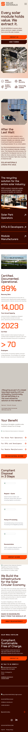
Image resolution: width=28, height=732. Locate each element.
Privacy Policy (9, 729)
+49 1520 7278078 (5, 678)
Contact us (14, 37)
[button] (25, 4)
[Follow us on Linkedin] (16, 720)
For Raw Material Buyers (14, 456)
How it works (14, 42)
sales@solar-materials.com (7, 677)
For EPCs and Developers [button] (11, 443)
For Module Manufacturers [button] (12, 449)
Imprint (3, 729)
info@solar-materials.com (7, 702)
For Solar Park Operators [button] (12, 438)
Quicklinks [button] (5, 712)
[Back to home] (9, 4)
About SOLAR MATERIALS (14, 621)
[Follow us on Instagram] (11, 720)
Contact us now (14, 557)
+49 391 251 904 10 (5, 705)
